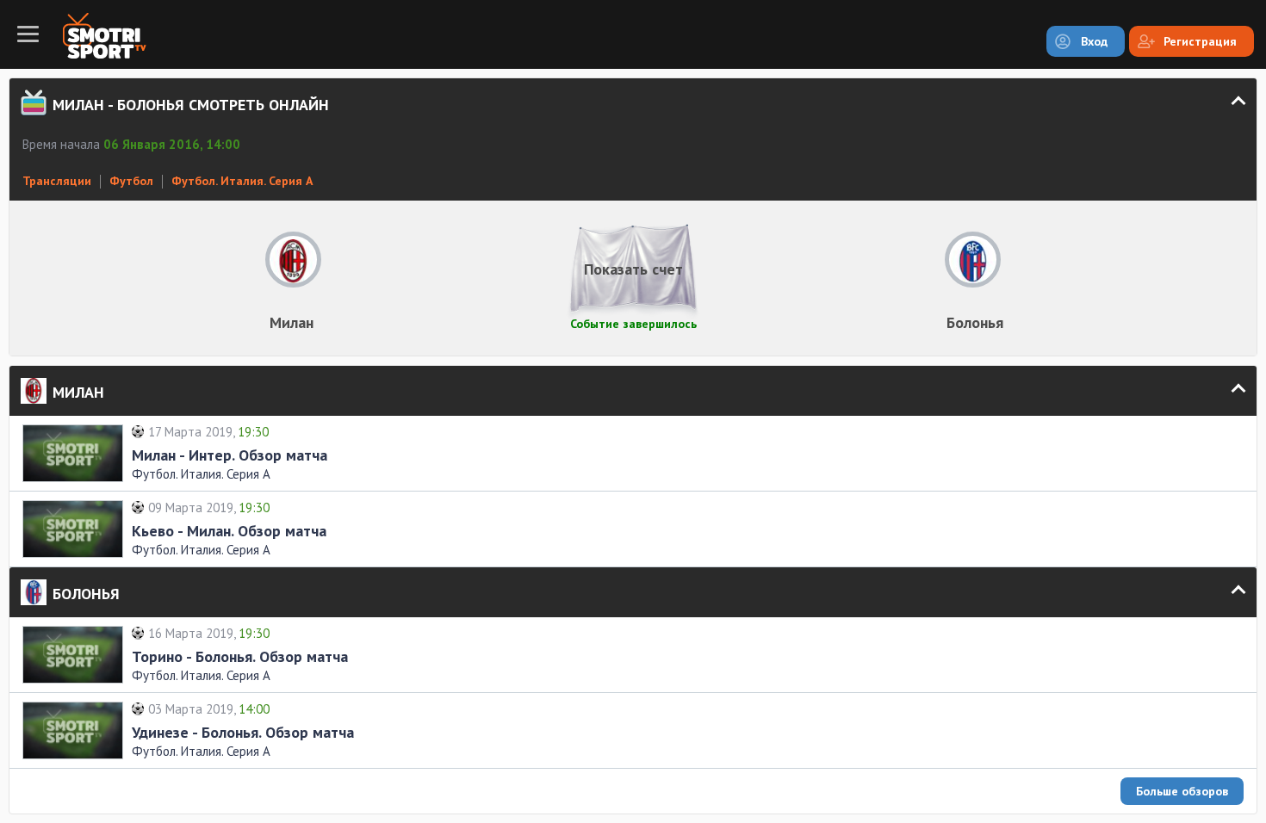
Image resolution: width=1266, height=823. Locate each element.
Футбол (131, 181)
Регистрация (1200, 41)
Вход (1094, 41)
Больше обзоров (1182, 791)
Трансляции (56, 181)
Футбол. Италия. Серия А (242, 181)
